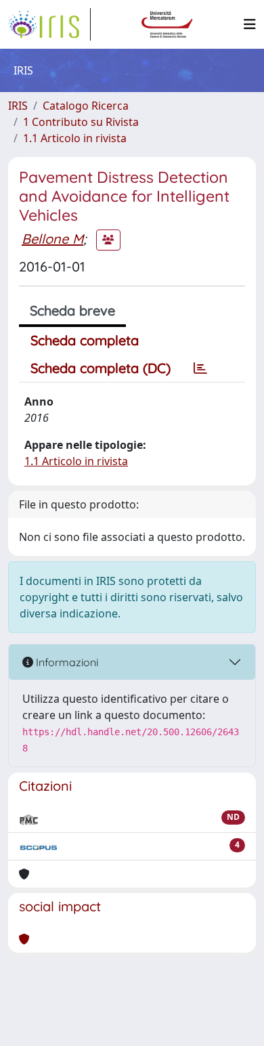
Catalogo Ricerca (86, 105)
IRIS (18, 105)
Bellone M (52, 238)
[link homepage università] (167, 24)
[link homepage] (49, 24)
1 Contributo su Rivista (81, 121)
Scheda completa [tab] (84, 340)
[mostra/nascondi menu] (250, 24)
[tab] (200, 368)
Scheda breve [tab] (72, 310)
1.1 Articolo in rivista (75, 138)
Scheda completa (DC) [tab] (100, 367)
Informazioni (65, 662)
